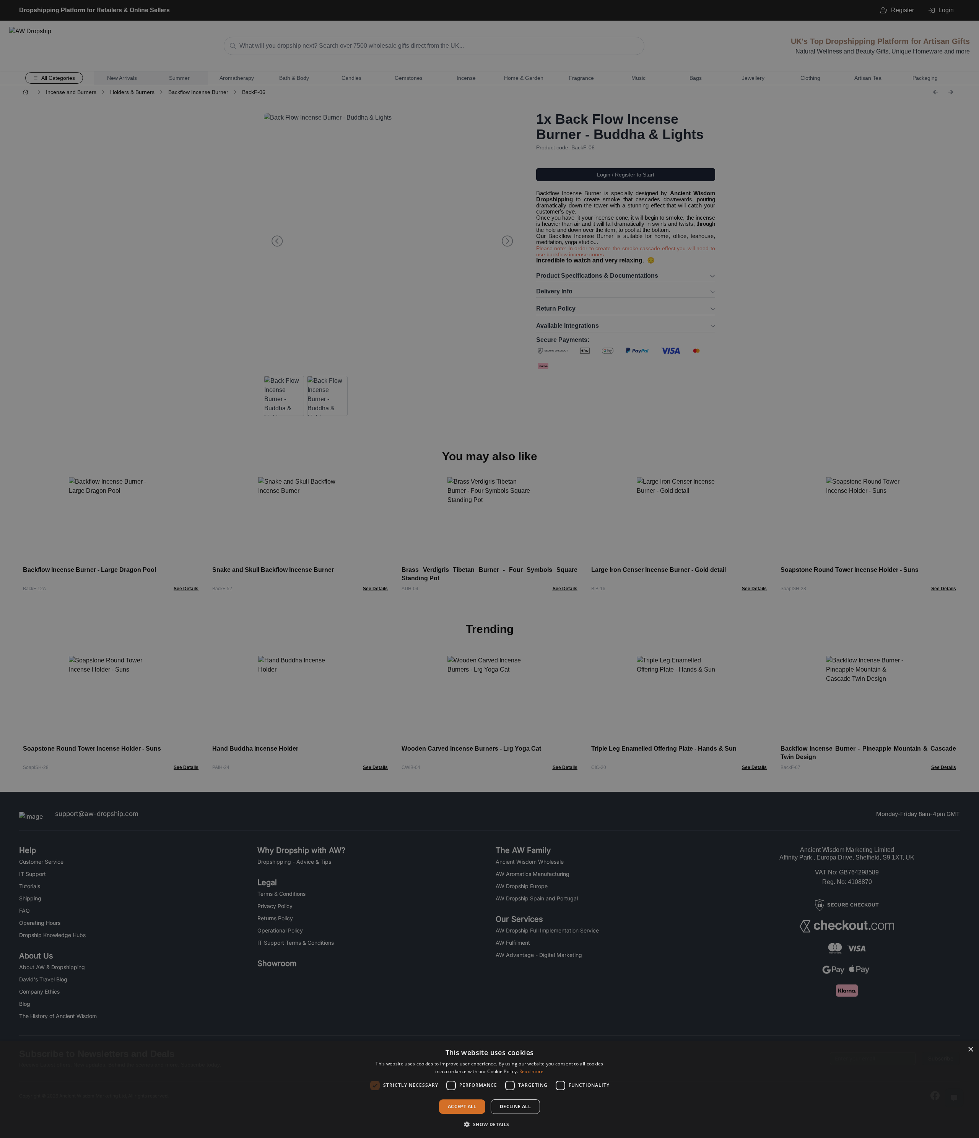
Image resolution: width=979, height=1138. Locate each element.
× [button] (970, 1049)
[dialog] (489, 1089)
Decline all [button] (515, 1106)
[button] (489, 1124)
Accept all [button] (462, 1106)
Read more (531, 1071)
